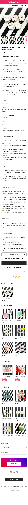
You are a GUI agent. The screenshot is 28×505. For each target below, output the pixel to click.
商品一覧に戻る (14, 479)
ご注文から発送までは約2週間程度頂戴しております (13, 249)
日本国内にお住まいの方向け (14, 267)
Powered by (12, 490)
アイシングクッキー (5, 447)
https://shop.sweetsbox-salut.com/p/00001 (13, 212)
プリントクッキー (5, 452)
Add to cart (14, 263)
